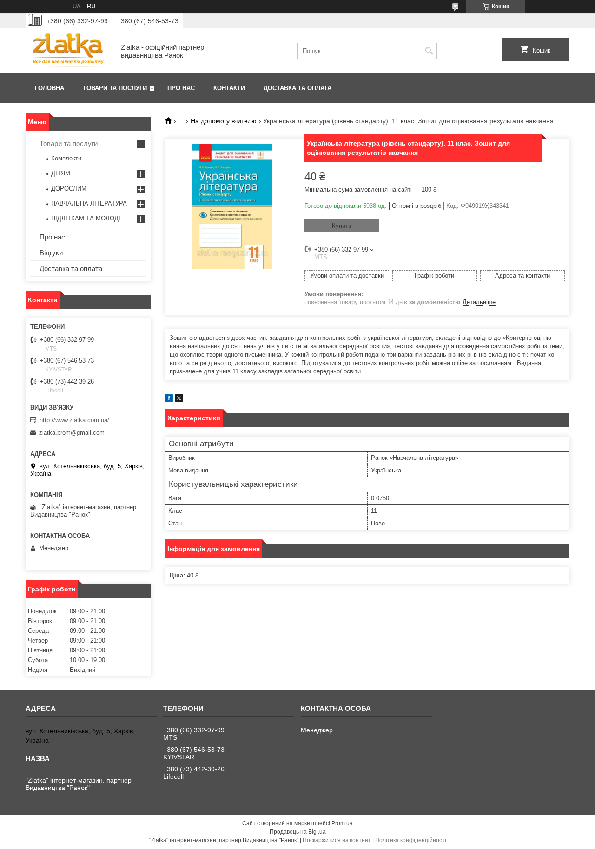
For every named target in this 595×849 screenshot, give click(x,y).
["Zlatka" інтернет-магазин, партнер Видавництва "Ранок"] (67, 51)
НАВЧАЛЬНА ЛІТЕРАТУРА (89, 203)
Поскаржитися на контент (337, 840)
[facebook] (169, 399)
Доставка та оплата (297, 88)
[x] (179, 399)
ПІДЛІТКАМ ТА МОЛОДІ (85, 218)
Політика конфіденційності (410, 840)
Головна (49, 88)
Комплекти (66, 158)
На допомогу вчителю (224, 121)
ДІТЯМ (60, 173)
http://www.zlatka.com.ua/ (74, 420)
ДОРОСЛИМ (68, 188)
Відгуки (51, 253)
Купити (341, 225)
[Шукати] (429, 51)
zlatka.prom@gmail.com (72, 432)
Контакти (229, 88)
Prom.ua (342, 823)
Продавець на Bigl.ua (298, 832)
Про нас (181, 88)
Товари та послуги (115, 88)
